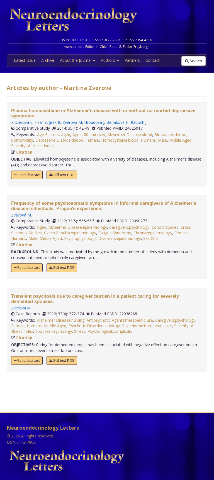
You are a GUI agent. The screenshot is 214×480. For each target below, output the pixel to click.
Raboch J (139, 122)
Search (195, 60)
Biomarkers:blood (170, 134)
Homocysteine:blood (119, 140)
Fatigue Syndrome (114, 232)
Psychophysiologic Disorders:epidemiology (102, 238)
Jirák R (54, 122)
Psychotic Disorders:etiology (94, 325)
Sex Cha (150, 238)
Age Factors (48, 134)
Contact (152, 60)
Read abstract (28, 175)
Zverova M (21, 308)
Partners (132, 60)
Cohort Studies (165, 227)
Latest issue (25, 60)
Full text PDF (63, 175)
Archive (47, 60)
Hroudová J (94, 122)
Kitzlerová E (21, 122)
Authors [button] (108, 60)
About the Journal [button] (76, 60)
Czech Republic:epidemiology (70, 232)
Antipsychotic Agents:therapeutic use (120, 320)
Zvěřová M (21, 215)
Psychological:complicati (109, 331)
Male (162, 140)
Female (92, 140)
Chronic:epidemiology (152, 232)
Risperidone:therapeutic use (147, 325)
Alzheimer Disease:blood (130, 134)
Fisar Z (41, 122)
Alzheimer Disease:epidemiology (77, 227)
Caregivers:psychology (129, 227)
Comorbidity (22, 140)
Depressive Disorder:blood (59, 140)
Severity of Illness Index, (33, 145)
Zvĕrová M (72, 122)
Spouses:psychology (53, 331)
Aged (65, 134)
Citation (24, 152)
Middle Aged (180, 140)
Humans (148, 140)
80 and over (94, 134)
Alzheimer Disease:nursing (60, 320)
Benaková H (117, 122)
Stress (79, 331)
